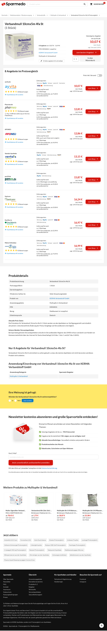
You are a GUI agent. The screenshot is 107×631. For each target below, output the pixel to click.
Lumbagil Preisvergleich (89, 540)
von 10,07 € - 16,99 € (49, 45)
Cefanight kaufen (36, 545)
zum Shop (91, 88)
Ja (12, 400)
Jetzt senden (27, 400)
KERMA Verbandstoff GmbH (48, 52)
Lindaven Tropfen (72, 540)
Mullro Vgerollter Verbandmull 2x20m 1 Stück (16, 510)
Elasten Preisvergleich (56, 540)
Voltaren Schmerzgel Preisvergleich (15, 545)
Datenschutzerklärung (49, 468)
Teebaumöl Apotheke (54, 550)
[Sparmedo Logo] (14, 4)
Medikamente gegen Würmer (74, 550)
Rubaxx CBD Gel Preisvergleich (55, 545)
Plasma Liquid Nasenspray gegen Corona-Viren (19, 560)
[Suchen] (84, 4)
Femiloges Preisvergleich (77, 545)
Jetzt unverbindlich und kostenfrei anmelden (31, 462)
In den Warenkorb (90, 59)
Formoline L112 (25, 540)
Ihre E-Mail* (13, 453)
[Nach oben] (101, 625)
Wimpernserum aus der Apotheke (15, 555)
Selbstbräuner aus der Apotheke (80, 555)
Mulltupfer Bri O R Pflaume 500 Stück (93, 510)
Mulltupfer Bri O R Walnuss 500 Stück (67, 510)
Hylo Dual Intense (40, 540)
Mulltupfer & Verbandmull (19, 376)
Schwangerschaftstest (59, 555)
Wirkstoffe (32, 589)
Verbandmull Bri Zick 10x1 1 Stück (41, 510)
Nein (19, 400)
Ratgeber (32, 587)
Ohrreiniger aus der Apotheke (39, 555)
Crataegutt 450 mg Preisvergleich (15, 550)
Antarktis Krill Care (10, 540)
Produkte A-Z (33, 584)
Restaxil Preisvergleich (36, 550)
